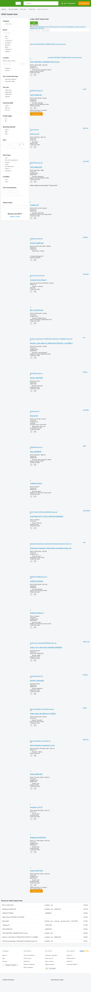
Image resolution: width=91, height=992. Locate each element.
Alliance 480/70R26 (36, 378)
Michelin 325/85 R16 (37, 243)
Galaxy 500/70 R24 (36, 871)
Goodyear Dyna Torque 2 (38, 280)
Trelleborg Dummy (36, 483)
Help (3, 958)
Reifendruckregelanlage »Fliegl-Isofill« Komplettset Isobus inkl (50, 548)
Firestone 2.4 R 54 (36, 807)
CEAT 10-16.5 (34, 134)
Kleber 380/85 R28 (36, 774)
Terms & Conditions (29, 955)
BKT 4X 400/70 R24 (36, 310)
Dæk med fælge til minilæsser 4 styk (42, 745)
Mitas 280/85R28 (35, 452)
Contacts (4, 961)
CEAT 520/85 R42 (36, 95)
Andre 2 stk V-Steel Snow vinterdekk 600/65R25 (46, 647)
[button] (31, 74)
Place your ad (36, 114)
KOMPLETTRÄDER (36, 581)
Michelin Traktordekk (37, 680)
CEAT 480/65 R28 (36, 167)
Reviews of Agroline (29, 964)
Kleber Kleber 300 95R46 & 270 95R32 (43, 713)
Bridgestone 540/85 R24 (38, 837)
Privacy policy (27, 958)
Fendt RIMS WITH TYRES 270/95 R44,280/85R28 (46, 516)
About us (4, 955)
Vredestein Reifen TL (37, 613)
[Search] (25, 3)
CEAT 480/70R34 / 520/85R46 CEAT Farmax (45, 62)
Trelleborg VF (34, 205)
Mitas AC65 (34, 416)
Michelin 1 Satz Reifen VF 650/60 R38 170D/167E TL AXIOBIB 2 (51, 343)
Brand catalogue (28, 967)
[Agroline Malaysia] (7, 3)
